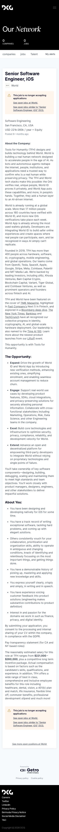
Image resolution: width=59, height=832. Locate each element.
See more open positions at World (29, 744)
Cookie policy (37, 778)
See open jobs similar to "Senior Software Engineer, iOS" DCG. (29, 108)
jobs (22, 54)
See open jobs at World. (25, 102)
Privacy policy (22, 778)
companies (9, 54)
